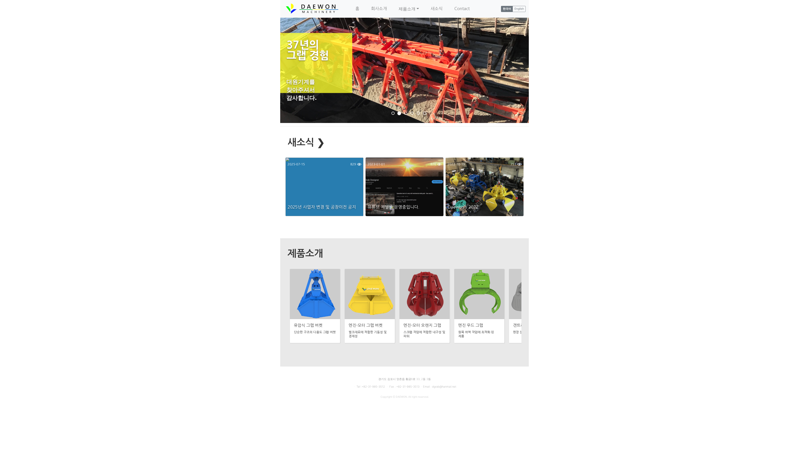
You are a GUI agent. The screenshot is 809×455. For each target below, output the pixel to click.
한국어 (507, 8)
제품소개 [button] (407, 8)
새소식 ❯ (306, 142)
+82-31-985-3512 (374, 386)
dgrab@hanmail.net (444, 386)
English (519, 8)
